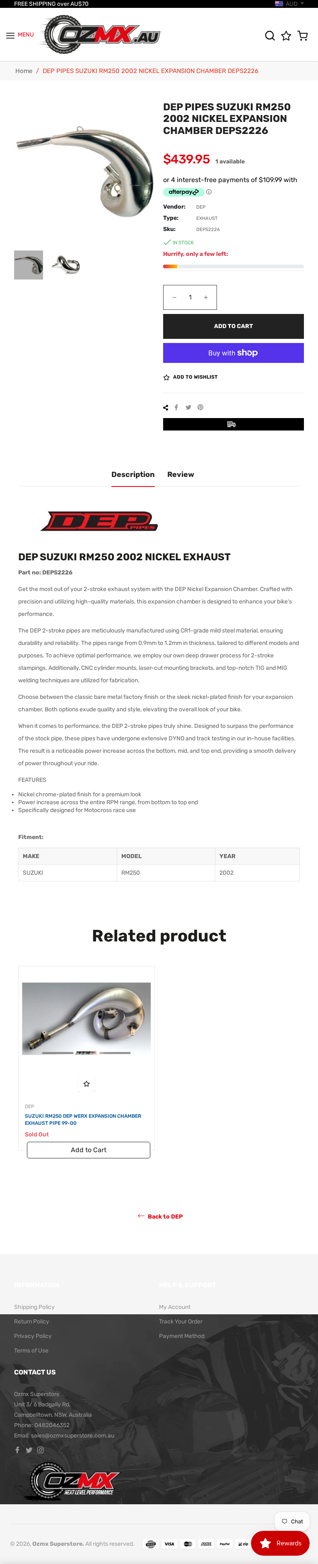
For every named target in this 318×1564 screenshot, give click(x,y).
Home (23, 71)
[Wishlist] (288, 35)
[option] (86, 1066)
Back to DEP (165, 1216)
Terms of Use (31, 1350)
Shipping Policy (34, 1307)
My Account (174, 1307)
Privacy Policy (33, 1336)
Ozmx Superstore (57, 1543)
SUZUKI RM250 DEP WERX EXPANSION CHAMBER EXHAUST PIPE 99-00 (83, 1119)
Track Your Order (180, 1321)
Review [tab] (180, 474)
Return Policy (31, 1321)
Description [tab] (133, 474)
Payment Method (182, 1336)
